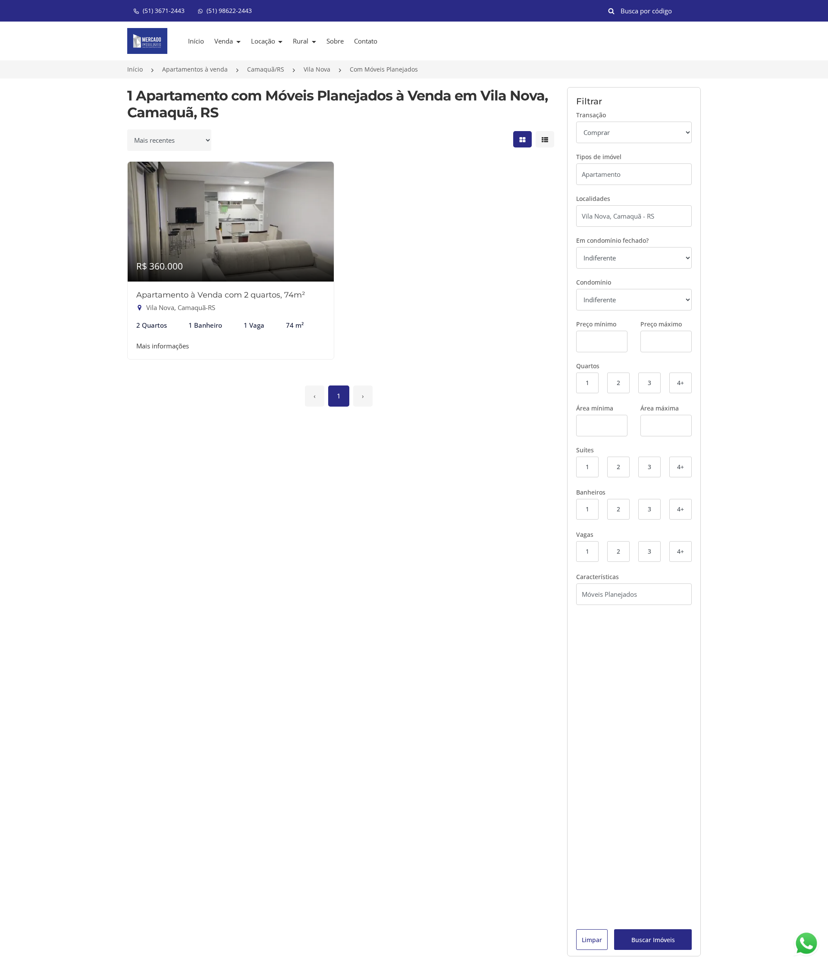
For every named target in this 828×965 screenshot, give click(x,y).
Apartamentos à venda (195, 69)
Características (597, 577)
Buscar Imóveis (653, 940)
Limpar (592, 940)
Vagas (584, 534)
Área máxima (659, 408)
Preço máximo (661, 324)
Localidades (593, 198)
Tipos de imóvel (598, 157)
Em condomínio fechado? (612, 240)
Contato (365, 41)
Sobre (335, 41)
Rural (301, 41)
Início (196, 41)
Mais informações (162, 346)
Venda (224, 41)
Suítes (585, 450)
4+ (680, 383)
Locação (264, 41)
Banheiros (590, 492)
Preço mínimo (596, 324)
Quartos (587, 366)
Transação (591, 115)
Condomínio (593, 282)
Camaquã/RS (265, 69)
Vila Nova (317, 69)
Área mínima (594, 408)
